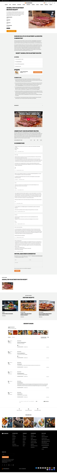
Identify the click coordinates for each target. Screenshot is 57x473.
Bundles (6, 4)
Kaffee (24, 445)
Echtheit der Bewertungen (45, 443)
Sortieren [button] (9, 337)
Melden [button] (25, 357)
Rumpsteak (34, 40)
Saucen (24, 4)
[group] (12, 327)
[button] (10, 332)
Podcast (13, 441)
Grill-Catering (14, 444)
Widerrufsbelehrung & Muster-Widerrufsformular (46, 442)
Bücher (37, 4)
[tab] (43, 337)
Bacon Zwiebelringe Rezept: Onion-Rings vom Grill (45, 314)
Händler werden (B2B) (34, 442)
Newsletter (32, 444)
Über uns (13, 439)
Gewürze (33, 4)
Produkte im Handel (33, 441)
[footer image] (5, 433)
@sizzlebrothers (28, 414)
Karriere (13, 442)
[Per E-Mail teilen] (41, 140)
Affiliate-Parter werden (15, 445)
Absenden (17, 270)
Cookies (43, 449)
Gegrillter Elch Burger (7, 313)
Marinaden (28, 4)
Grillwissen (13, 438)
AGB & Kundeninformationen (45, 439)
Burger (3, 312)
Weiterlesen (4, 315)
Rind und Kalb (8, 28)
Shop (10, 4)
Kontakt (32, 438)
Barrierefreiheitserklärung (45, 445)
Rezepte (51, 4)
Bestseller (19, 4)
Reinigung (46, 4)
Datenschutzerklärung (45, 436)
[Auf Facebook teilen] (31, 140)
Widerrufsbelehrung (33, 439)
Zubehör (41, 4)
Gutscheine (24, 438)
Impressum (43, 435)
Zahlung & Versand (33, 436)
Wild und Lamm (23, 312)
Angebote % (24, 436)
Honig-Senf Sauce (19, 61)
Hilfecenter (32, 435)
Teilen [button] (26, 357)
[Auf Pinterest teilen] (37, 140)
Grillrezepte (14, 436)
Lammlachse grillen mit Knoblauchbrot (26, 314)
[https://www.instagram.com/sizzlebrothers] (7, 422)
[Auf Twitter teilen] (34, 140)
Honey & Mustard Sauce (24, 71)
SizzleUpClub (32, 447)
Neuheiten (14, 4)
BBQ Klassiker (41, 312)
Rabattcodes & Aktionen (34, 445)
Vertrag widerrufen (45, 447)
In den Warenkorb (37, 72)
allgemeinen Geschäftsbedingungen (37, 255)
